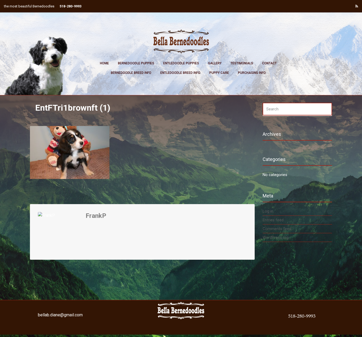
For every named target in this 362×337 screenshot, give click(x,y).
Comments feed (277, 228)
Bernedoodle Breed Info (131, 73)
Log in (268, 211)
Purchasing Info (252, 73)
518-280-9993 (70, 6)
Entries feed (273, 220)
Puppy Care (219, 73)
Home (104, 63)
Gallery (215, 63)
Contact (269, 63)
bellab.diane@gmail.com (60, 314)
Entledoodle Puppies (181, 63)
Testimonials (242, 63)
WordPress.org (276, 237)
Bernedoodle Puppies (136, 63)
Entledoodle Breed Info (180, 73)
